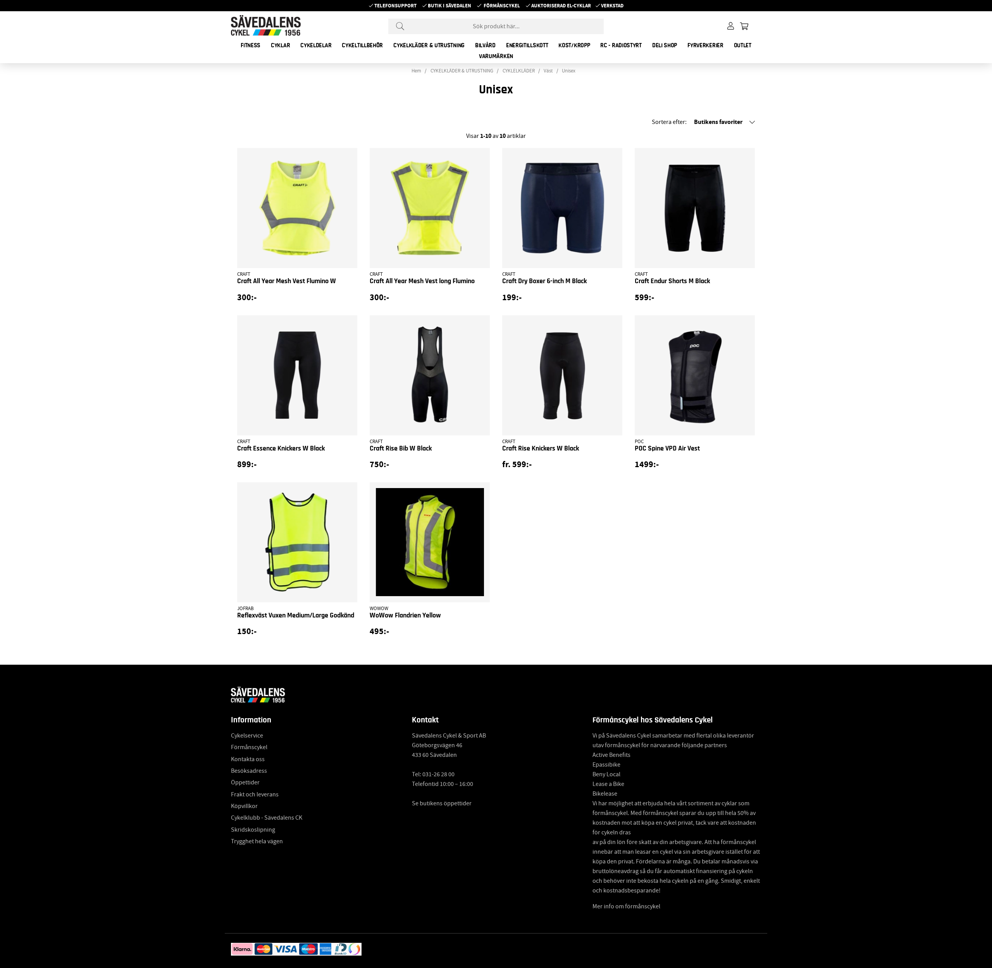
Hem (416, 71)
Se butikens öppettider (442, 803)
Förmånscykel (502, 5)
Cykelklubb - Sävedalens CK (266, 818)
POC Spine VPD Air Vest (667, 448)
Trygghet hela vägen (257, 841)
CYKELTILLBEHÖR (362, 45)
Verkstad (612, 5)
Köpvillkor (244, 806)
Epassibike (606, 765)
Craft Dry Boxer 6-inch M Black (544, 281)
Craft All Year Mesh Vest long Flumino (422, 281)
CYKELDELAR (315, 45)
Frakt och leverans (255, 794)
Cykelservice (247, 735)
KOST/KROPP (574, 45)
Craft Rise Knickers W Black (540, 448)
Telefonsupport (395, 5)
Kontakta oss (248, 759)
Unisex (568, 71)
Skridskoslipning (253, 830)
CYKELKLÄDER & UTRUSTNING (429, 45)
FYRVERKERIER (705, 45)
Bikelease (604, 794)
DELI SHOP (664, 45)
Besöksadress (249, 771)
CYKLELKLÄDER (519, 71)
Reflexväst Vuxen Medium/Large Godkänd (295, 615)
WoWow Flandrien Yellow (405, 615)
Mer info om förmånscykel (626, 906)
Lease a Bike (608, 784)
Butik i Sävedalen (449, 5)
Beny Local (606, 774)
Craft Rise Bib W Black (401, 448)
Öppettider (245, 782)
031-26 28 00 (438, 774)
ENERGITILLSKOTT (527, 45)
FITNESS (250, 45)
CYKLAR (280, 45)
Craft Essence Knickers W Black (281, 448)
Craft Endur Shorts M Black (672, 281)
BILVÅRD (485, 45)
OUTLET (742, 45)
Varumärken (496, 56)
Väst (548, 71)
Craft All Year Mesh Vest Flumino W (286, 281)
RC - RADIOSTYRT (621, 45)
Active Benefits (611, 755)
